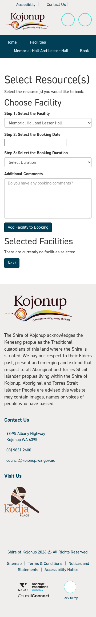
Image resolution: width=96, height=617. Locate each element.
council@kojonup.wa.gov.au (30, 460)
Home (11, 42)
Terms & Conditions (45, 563)
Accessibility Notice (61, 569)
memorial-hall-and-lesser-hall (41, 50)
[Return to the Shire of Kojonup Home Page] (26, 21)
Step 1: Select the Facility (27, 113)
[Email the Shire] (71, 4)
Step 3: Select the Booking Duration (36, 153)
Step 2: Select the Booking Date (32, 134)
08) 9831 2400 (18, 450)
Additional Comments (23, 174)
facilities (38, 42)
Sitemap (14, 563)
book (84, 50)
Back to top (70, 597)
